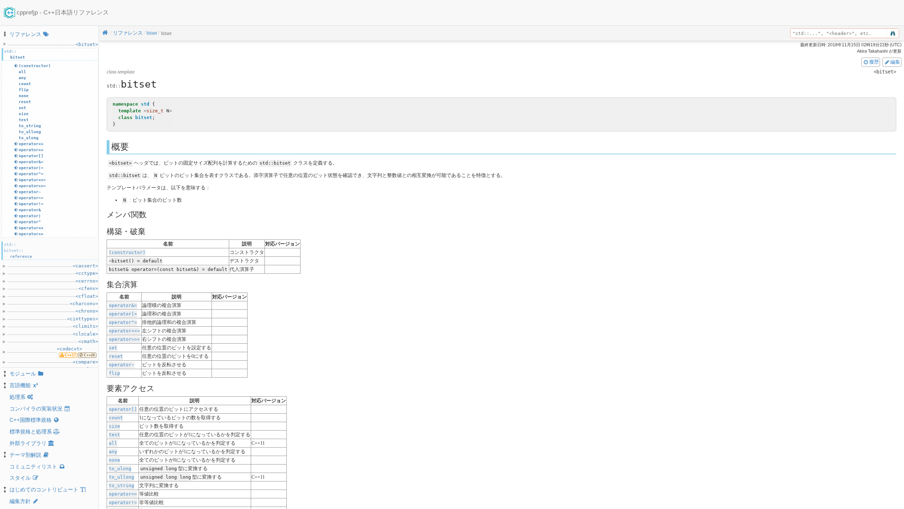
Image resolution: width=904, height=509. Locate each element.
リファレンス (25, 34)
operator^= (123, 322)
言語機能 (20, 385)
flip (114, 373)
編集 (895, 62)
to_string (121, 485)
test (114, 434)
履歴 (874, 62)
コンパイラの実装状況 (36, 409)
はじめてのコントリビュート (44, 489)
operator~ (121, 364)
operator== (123, 494)
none (114, 460)
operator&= (123, 305)
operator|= (123, 313)
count (116, 417)
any (113, 451)
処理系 (17, 397)
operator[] (123, 409)
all (113, 443)
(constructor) (127, 252)
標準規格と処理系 (31, 431)
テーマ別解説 (25, 455)
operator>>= (124, 339)
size (114, 426)
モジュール (23, 374)
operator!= (123, 502)
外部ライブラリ (28, 443)
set (113, 347)
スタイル (20, 478)
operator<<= (124, 330)
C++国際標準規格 (31, 420)
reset (116, 356)
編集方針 (20, 501)
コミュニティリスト (33, 466)
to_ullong (121, 477)
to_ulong (120, 468)
